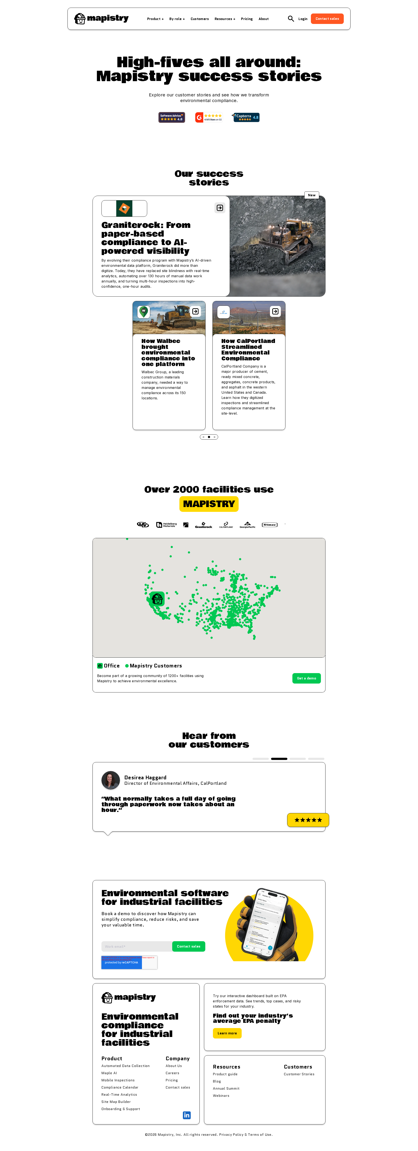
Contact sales (327, 18)
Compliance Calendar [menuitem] (119, 1087)
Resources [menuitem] (223, 18)
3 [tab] (298, 759)
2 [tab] (279, 759)
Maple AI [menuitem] (109, 1072)
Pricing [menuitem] (247, 18)
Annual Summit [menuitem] (226, 1088)
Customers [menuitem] (200, 18)
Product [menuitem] (153, 18)
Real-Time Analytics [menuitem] (119, 1094)
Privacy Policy (231, 1134)
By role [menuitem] (175, 18)
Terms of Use (259, 1134)
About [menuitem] (264, 18)
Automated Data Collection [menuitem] (125, 1065)
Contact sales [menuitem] (178, 1087)
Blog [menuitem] (217, 1081)
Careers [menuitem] (172, 1072)
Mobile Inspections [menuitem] (118, 1080)
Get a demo (306, 678)
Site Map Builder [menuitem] (116, 1101)
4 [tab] (316, 759)
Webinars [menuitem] (221, 1095)
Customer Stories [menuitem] (299, 1074)
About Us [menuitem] (174, 1065)
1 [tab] (261, 759)
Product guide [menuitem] (225, 1074)
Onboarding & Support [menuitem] (120, 1108)
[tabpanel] (209, 797)
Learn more (227, 1033)
